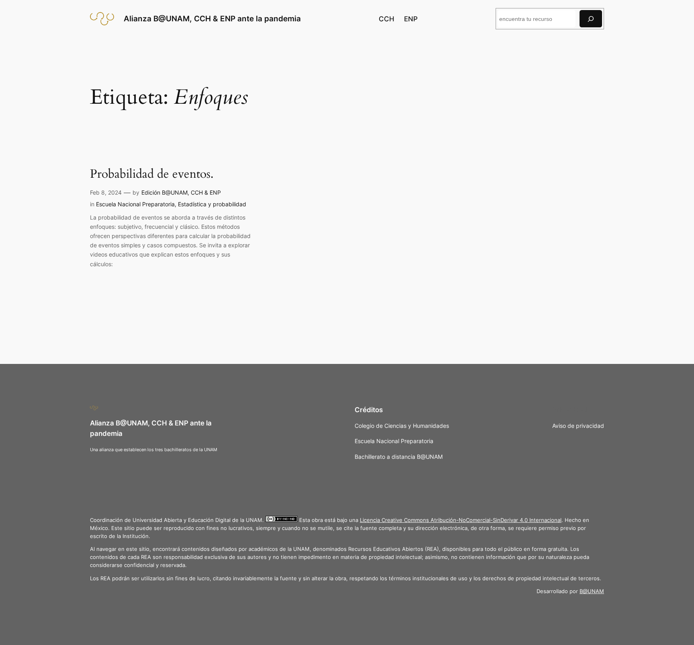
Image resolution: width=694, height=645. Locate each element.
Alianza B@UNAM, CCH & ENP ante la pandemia (212, 18)
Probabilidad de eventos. (152, 174)
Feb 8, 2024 (106, 192)
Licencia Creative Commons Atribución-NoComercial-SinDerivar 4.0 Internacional (460, 520)
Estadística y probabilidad (212, 204)
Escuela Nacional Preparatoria (135, 204)
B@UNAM (592, 591)
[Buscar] (591, 18)
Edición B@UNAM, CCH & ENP (181, 192)
